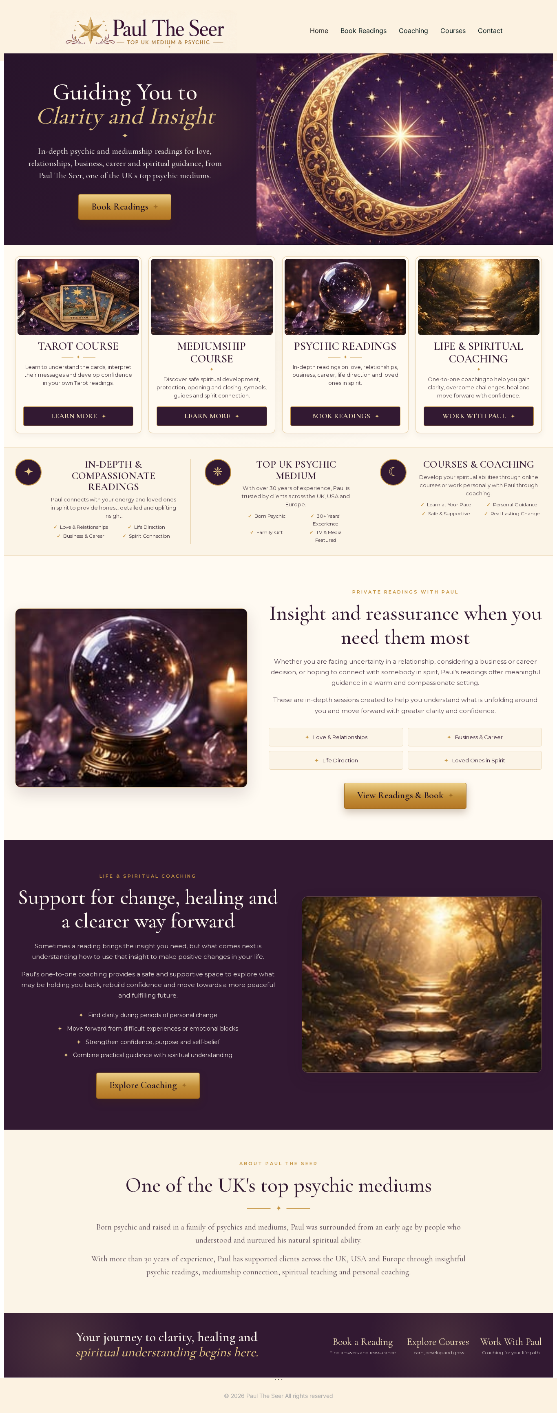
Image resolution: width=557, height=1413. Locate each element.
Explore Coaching (143, 1085)
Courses (453, 30)
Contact (490, 30)
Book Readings (363, 30)
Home (319, 30)
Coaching (413, 30)
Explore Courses (438, 1346)
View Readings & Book (400, 795)
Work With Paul (511, 1346)
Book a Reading (362, 1346)
